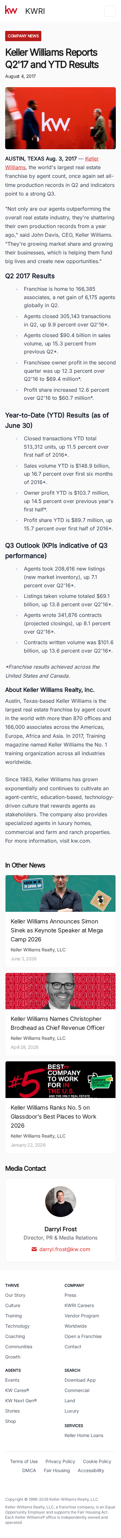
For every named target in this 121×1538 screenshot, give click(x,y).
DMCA (29, 1470)
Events (12, 1380)
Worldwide (76, 1326)
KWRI (35, 11)
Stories (12, 1411)
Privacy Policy (60, 1461)
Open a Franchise (83, 1336)
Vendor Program (82, 1315)
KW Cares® (17, 1390)
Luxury (72, 1411)
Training (13, 1315)
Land (70, 1400)
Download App (80, 1380)
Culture (12, 1305)
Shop (10, 1421)
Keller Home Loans (84, 1435)
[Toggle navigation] (110, 11)
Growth (12, 1356)
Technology (17, 1326)
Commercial (77, 1390)
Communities (18, 1346)
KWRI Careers (79, 1305)
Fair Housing (57, 1470)
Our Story (15, 1295)
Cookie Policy (97, 1461)
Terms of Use (24, 1461)
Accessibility (91, 1470)
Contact (73, 1346)
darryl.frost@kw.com (64, 1249)
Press (70, 1295)
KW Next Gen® (21, 1400)
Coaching (15, 1336)
